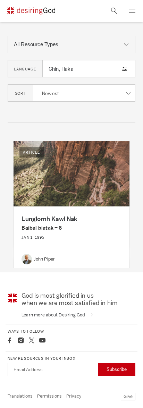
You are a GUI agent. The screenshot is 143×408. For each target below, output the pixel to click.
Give (128, 396)
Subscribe (117, 369)
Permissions (49, 396)
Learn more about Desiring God (54, 315)
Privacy (73, 396)
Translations (20, 396)
